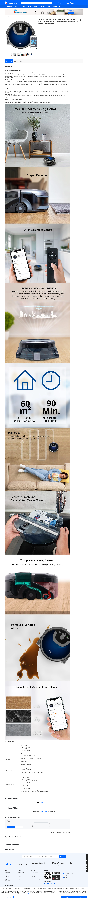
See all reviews (19, 826)
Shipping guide (21, 872)
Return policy (33, 873)
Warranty (7, 877)
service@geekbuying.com (69, 873)
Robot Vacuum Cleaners (31, 16)
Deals (29, 6)
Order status (7, 880)
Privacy (32, 875)
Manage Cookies (7, 897)
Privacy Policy (31, 893)
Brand (24, 6)
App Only (42, 6)
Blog (49, 6)
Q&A (21, 61)
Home (6, 16)
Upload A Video (44, 811)
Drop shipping (20, 876)
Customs (32, 877)
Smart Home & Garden (13, 16)
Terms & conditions (34, 872)
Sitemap (6, 881)
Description (9, 61)
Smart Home (21, 16)
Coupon (35, 6)
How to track (7, 873)
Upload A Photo (44, 802)
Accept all (67, 897)
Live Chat (66, 877)
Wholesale (20, 875)
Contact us (7, 876)
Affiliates (19, 877)
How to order (7, 872)
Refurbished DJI (56, 6)
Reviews (16, 61)
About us (7, 875)
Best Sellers (16, 6)
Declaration (33, 876)
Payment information (22, 873)
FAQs (6, 879)
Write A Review (10, 826)
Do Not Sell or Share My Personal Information (35, 880)
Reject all (81, 897)
